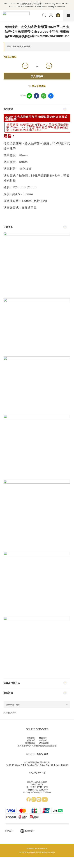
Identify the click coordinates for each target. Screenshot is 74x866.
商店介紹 (31, 738)
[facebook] (36, 96)
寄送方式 (43, 740)
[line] (29, 96)
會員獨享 (43, 738)
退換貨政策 (44, 743)
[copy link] (51, 96)
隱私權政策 (30, 743)
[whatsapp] (43, 96)
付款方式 (31, 740)
